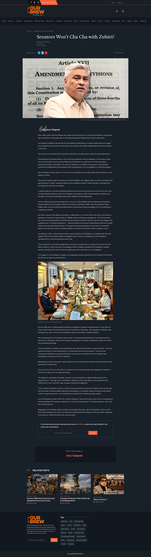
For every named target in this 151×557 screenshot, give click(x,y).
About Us (11, 21)
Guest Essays (28, 21)
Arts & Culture (84, 21)
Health (93, 21)
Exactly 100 (68, 21)
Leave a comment (41, 45)
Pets (123, 21)
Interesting (116, 21)
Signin (113, 2)
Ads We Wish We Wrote (67, 536)
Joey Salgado (46, 41)
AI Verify (107, 21)
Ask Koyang (70, 540)
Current (19, 21)
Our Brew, (81, 424)
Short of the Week (81, 540)
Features (59, 21)
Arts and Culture (79, 532)
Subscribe (120, 2)
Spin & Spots (50, 21)
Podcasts (143, 21)
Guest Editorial (81, 536)
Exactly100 (77, 525)
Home (4, 21)
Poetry (100, 21)
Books (136, 21)
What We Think (39, 21)
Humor (129, 21)
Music (76, 21)
